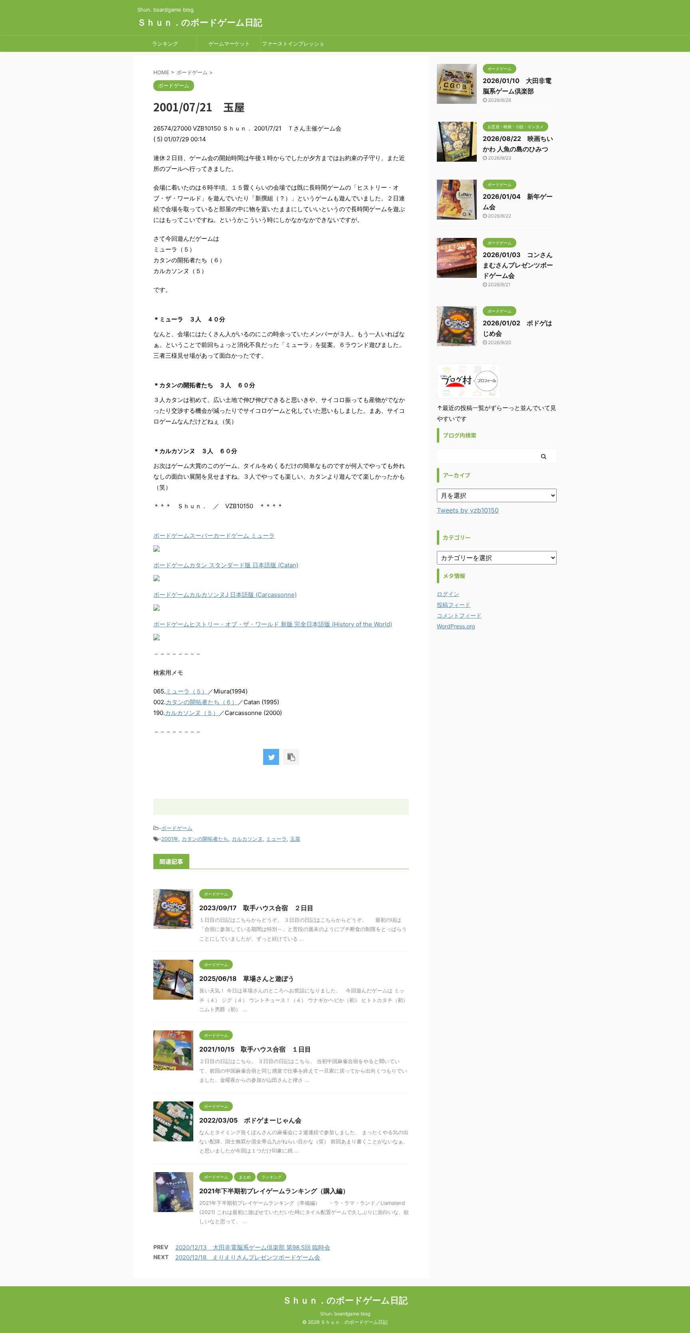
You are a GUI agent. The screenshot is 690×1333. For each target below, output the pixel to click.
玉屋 (295, 839)
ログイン (448, 593)
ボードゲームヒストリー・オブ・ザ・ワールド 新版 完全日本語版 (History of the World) (272, 624)
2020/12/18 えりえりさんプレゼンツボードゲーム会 (247, 1257)
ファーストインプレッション (293, 45)
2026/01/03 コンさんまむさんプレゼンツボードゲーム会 (518, 265)
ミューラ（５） (187, 691)
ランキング (165, 43)
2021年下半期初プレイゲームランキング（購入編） (274, 1191)
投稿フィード (453, 604)
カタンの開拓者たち (205, 839)
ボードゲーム (176, 828)
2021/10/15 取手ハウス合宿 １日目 (255, 1049)
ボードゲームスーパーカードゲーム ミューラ (214, 535)
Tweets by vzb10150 (468, 510)
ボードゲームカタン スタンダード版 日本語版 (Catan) (225, 565)
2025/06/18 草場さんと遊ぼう (246, 978)
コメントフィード (459, 615)
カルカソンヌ (247, 839)
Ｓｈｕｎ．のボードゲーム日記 (199, 22)
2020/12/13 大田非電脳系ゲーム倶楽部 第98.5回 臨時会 (252, 1247)
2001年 (169, 839)
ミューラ (276, 839)
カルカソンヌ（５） (192, 713)
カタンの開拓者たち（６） (202, 702)
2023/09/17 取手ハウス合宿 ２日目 (256, 908)
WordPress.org (456, 626)
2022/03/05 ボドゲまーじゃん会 (250, 1120)
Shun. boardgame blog (345, 1314)
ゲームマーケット (229, 43)
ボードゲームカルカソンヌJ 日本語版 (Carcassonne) (225, 594)
